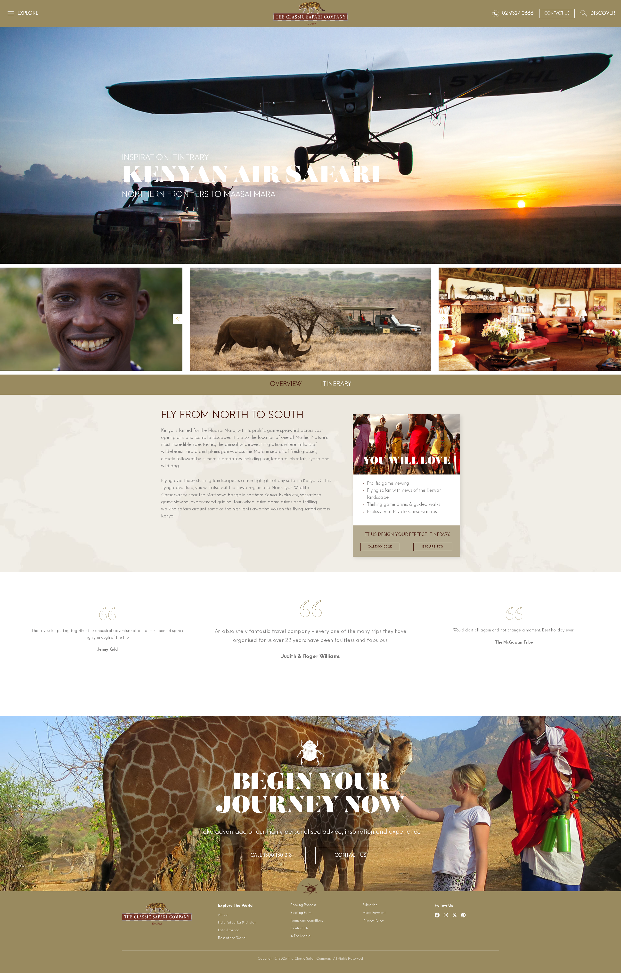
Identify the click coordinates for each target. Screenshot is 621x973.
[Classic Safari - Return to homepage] (310, 13)
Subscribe (370, 905)
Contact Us (350, 855)
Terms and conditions (306, 921)
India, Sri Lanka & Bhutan (237, 922)
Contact (557, 14)
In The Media (300, 936)
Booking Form (300, 913)
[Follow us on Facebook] (437, 915)
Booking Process (303, 905)
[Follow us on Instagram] (445, 915)
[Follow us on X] (454, 915)
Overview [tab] (286, 384)
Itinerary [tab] (336, 384)
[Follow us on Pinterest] (463, 915)
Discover (602, 13)
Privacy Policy (373, 921)
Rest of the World (231, 938)
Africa (223, 915)
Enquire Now (432, 546)
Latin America (228, 930)
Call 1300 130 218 (380, 546)
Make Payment (374, 913)
